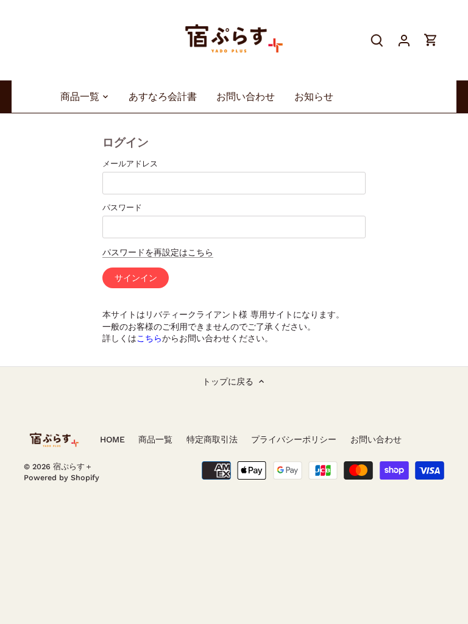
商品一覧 (155, 439)
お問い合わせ (376, 439)
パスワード (122, 207)
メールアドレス (130, 163)
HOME (112, 439)
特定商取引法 (212, 439)
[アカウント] (404, 40)
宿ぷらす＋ (73, 466)
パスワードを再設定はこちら (157, 252)
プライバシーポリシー (293, 439)
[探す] (377, 40)
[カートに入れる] (431, 40)
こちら (149, 338)
